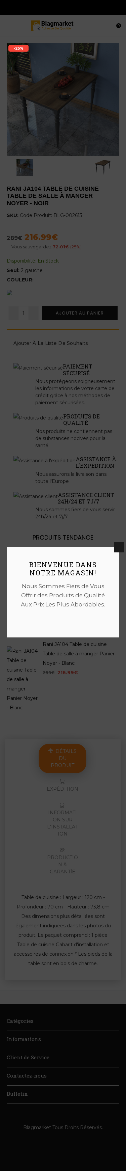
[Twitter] (63, 619)
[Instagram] (75, 619)
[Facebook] (51, 619)
